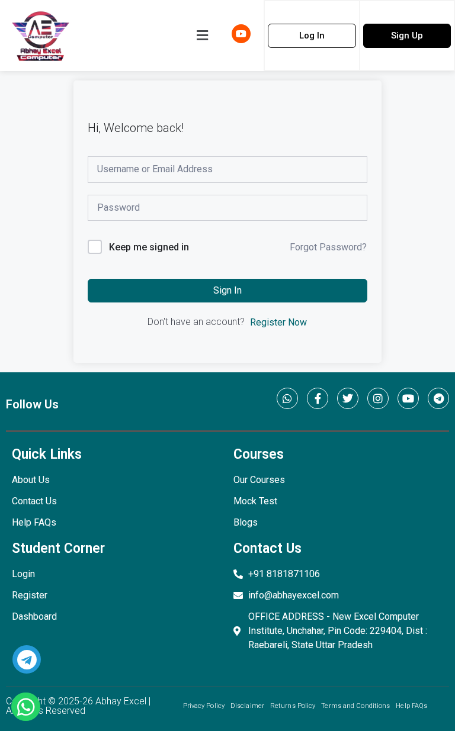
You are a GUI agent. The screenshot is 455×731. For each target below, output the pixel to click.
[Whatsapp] (287, 398)
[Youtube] (408, 398)
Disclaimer (247, 706)
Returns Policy (292, 706)
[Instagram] (378, 398)
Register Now (278, 322)
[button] (202, 35)
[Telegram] (438, 398)
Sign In (227, 290)
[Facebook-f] (317, 398)
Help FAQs (411, 706)
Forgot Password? (328, 247)
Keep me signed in (149, 247)
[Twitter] (347, 398)
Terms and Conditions (355, 706)
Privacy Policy (204, 706)
